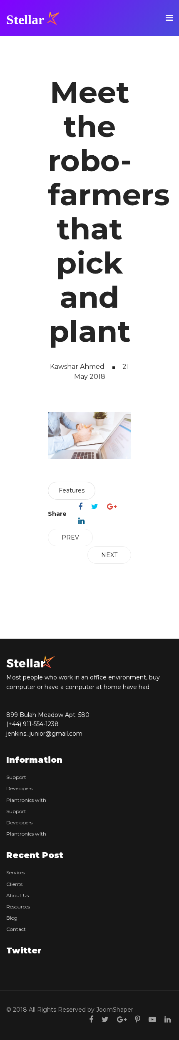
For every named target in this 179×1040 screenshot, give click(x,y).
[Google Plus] (112, 507)
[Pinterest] (137, 1019)
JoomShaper (114, 1009)
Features (72, 490)
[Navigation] (169, 17)
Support (16, 777)
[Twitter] (94, 507)
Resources (18, 906)
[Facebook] (80, 507)
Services (15, 872)
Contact (16, 929)
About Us (17, 895)
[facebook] (91, 1019)
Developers (19, 788)
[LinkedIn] (81, 521)
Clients (14, 884)
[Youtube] (152, 1019)
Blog (11, 918)
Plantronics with (26, 800)
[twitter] (105, 1019)
